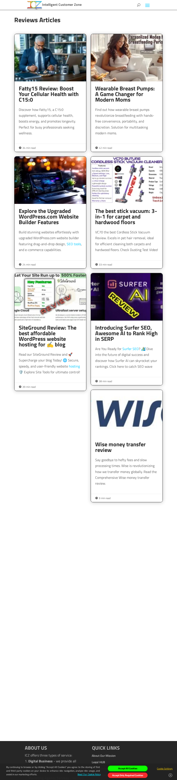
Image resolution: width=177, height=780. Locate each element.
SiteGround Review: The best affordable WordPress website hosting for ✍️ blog (50, 332)
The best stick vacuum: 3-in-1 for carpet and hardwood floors (127, 212)
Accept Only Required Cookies (127, 775)
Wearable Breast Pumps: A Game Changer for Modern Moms (127, 93)
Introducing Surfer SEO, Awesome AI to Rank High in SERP (127, 329)
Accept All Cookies (127, 768)
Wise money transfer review (127, 446)
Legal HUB (98, 762)
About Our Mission (104, 755)
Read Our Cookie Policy (89, 774)
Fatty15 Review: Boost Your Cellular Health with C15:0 (50, 93)
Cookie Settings (164, 768)
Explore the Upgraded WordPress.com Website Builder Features (50, 212)
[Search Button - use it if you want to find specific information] (138, 5)
